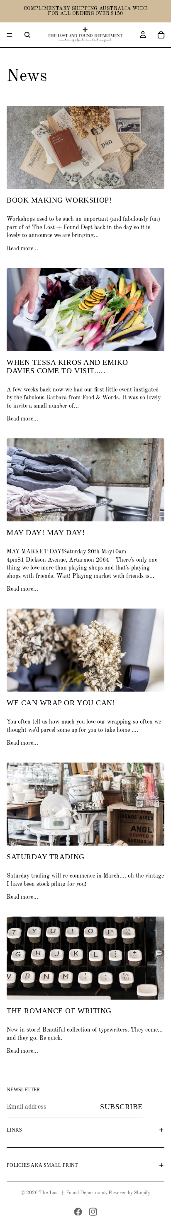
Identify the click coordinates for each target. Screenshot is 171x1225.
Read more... (22, 249)
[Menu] (9, 34)
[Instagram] (93, 1212)
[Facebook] (78, 1212)
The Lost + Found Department (72, 1193)
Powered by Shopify (129, 1193)
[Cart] (161, 35)
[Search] (27, 35)
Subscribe (121, 1107)
